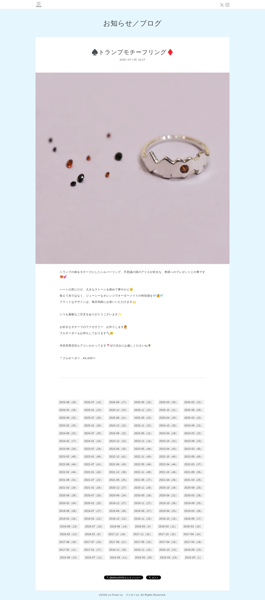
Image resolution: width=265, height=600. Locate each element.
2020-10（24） (168, 487)
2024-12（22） (118, 425)
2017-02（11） (68, 549)
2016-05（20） (144, 557)
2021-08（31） (68, 479)
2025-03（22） (193, 417)
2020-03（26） (193, 495)
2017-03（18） (193, 542)
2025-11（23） (143, 410)
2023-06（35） (118, 448)
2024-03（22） (193, 433)
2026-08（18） (68, 402)
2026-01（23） (93, 410)
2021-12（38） (118, 472)
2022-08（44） (68, 464)
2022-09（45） (193, 456)
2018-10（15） (168, 518)
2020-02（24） (68, 503)
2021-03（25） (193, 479)
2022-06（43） (118, 464)
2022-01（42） (93, 472)
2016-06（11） (119, 557)
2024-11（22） (143, 425)
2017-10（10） (167, 534)
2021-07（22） (93, 479)
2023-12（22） (118, 441)
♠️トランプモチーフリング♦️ (132, 52)
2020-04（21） (168, 495)
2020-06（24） (118, 495)
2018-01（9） (93, 534)
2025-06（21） (118, 417)
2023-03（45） (193, 448)
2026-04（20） (168, 402)
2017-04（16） (168, 542)
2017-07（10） (93, 542)
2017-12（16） (117, 534)
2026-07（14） (93, 402)
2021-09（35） (193, 472)
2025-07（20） (93, 417)
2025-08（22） (68, 417)
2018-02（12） (69, 534)
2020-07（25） (93, 495)
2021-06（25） (118, 479)
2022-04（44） (168, 464)
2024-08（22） (68, 433)
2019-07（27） (93, 511)
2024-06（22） (118, 433)
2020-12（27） (118, 487)
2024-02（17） (68, 441)
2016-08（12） (69, 557)
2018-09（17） (193, 518)
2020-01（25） (93, 503)
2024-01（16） (93, 441)
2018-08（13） (69, 526)
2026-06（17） (118, 402)
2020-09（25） (193, 487)
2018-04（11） (167, 526)
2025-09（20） (193, 410)
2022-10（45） (168, 456)
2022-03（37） (193, 464)
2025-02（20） (68, 425)
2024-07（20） (93, 433)
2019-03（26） (193, 511)
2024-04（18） (168, 433)
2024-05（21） (143, 433)
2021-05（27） (143, 479)
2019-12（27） (118, 503)
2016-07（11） (94, 557)
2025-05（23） (143, 417)
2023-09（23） (193, 441)
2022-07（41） (93, 464)
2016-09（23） (193, 549)
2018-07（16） (94, 526)
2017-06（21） (118, 542)
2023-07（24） (93, 448)
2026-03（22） (193, 402)
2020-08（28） (68, 495)
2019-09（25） (193, 503)
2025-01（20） (93, 425)
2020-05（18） (143, 495)
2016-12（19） (118, 549)
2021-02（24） (68, 487)
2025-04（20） (168, 417)
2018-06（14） (119, 526)
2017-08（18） (68, 542)
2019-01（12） (93, 518)
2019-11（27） (143, 503)
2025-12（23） (118, 410)
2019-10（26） (168, 503)
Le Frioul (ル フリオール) (123, 595)
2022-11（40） (143, 456)
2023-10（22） (168, 441)
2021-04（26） (168, 479)
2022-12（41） (118, 456)
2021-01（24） (93, 487)
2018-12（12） (118, 518)
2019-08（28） (68, 511)
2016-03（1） (193, 557)
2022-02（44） (68, 472)
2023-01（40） (93, 456)
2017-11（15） (142, 534)
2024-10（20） (168, 425)
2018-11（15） (143, 518)
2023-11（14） (143, 441)
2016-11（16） (143, 549)
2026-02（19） (68, 410)
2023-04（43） (168, 448)
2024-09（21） (193, 425)
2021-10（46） (168, 472)
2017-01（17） (93, 549)
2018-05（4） (143, 526)
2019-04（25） (168, 511)
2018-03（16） (193, 526)
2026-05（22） (143, 402)
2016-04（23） (169, 557)
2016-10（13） (168, 549)
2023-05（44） (143, 448)
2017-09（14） (193, 534)
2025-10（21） (168, 410)
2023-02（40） (68, 456)
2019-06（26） (118, 511)
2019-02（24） (68, 518)
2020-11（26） (143, 487)
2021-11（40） (143, 472)
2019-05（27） (143, 511)
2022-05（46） (143, 464)
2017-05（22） (143, 542)
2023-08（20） (68, 448)
